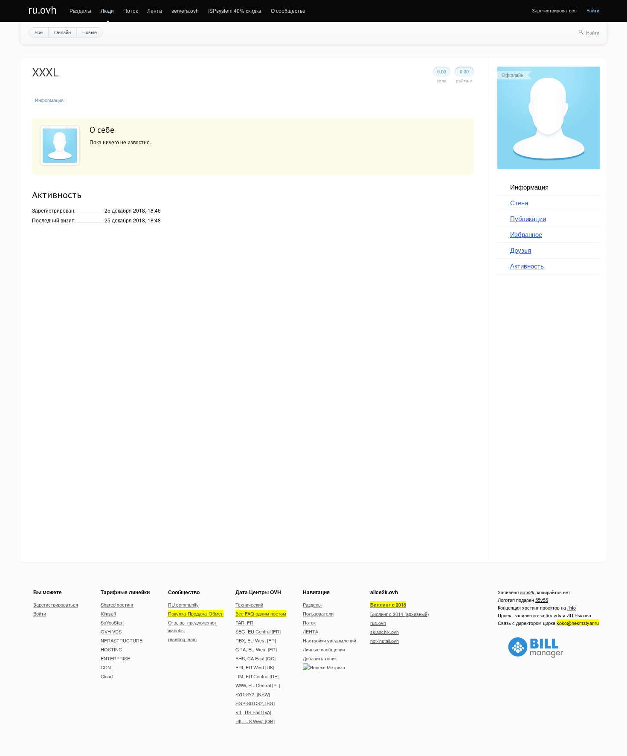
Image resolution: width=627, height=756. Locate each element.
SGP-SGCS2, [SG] (255, 703)
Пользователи (318, 613)
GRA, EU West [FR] (256, 649)
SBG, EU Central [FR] (258, 631)
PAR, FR (244, 622)
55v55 (541, 599)
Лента (154, 10)
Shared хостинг (117, 604)
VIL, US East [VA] (253, 712)
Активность (527, 265)
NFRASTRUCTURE (121, 640)
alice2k (527, 592)
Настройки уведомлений (329, 640)
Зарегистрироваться (554, 10)
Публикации (528, 218)
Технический (249, 604)
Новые (89, 32)
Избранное (526, 234)
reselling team (182, 639)
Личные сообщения (324, 649)
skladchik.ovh (384, 631)
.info (571, 607)
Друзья (520, 249)
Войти (592, 10)
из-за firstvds (547, 615)
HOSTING (111, 649)
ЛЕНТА (310, 631)
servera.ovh (185, 10)
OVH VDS (111, 631)
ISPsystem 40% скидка (234, 10)
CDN (106, 667)
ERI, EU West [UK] (254, 667)
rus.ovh (378, 622)
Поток (130, 10)
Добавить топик (320, 658)
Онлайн (62, 32)
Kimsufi (108, 613)
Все (39, 32)
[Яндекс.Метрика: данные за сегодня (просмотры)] (324, 667)
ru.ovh (42, 10)
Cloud (107, 676)
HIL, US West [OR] (255, 721)
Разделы (80, 10)
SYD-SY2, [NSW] (252, 694)
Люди (107, 10)
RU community (183, 604)
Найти (592, 32)
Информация (529, 186)
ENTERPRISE (115, 658)
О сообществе (288, 10)
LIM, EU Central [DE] (257, 676)
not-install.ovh (384, 640)
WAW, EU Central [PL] (257, 685)
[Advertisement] (561, 413)
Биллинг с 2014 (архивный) (399, 613)
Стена (519, 202)
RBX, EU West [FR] (255, 640)
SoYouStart (112, 622)
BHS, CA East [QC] (255, 658)
